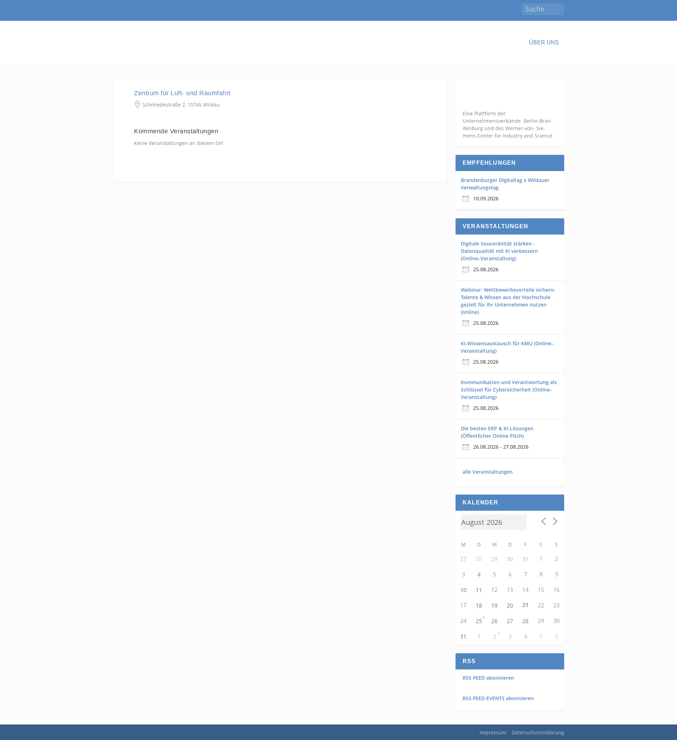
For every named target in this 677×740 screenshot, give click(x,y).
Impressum (493, 732)
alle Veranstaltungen (488, 471)
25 (479, 621)
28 (525, 621)
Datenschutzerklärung (538, 732)
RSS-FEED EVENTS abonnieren (498, 698)
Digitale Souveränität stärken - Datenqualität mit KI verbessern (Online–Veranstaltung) (499, 251)
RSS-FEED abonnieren (488, 677)
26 (494, 621)
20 (510, 605)
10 (463, 590)
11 (479, 590)
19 (494, 605)
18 (479, 605)
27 (463, 559)
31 (525, 559)
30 (510, 559)
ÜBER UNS (544, 43)
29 (494, 559)
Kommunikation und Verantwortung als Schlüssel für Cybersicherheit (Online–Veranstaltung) (509, 389)
